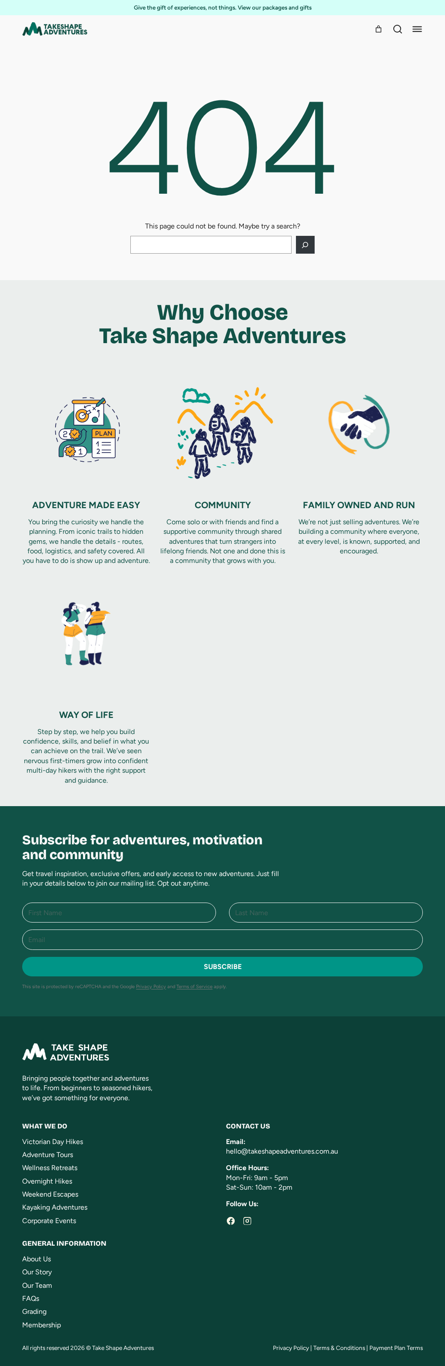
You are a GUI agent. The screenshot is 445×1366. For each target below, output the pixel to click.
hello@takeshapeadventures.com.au (282, 1151)
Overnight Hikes (47, 1181)
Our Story (37, 1272)
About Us (36, 1259)
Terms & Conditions (339, 1347)
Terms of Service (194, 986)
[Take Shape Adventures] (54, 29)
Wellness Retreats (49, 1168)
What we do (44, 1126)
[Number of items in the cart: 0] (378, 29)
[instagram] (247, 1221)
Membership (41, 1325)
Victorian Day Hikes (52, 1142)
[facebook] (231, 1221)
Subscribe (223, 966)
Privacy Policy (151, 986)
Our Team (37, 1285)
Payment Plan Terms (396, 1347)
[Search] (397, 29)
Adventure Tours (47, 1155)
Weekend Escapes (50, 1194)
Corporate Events (49, 1221)
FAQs (30, 1298)
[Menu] (417, 29)
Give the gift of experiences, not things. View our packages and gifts (223, 7)
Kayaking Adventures (54, 1207)
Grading (34, 1311)
